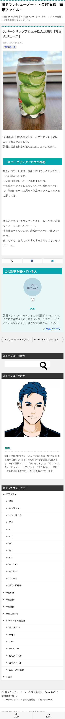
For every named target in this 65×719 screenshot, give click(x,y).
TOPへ (48, 717)
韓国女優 (10, 599)
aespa (12, 634)
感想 (11, 501)
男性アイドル (15, 663)
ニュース (13, 578)
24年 (11, 529)
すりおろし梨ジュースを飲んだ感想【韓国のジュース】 (18, 340)
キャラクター (15, 508)
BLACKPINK (14, 627)
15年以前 (13, 571)
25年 (11, 522)
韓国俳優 (10, 606)
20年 (11, 557)
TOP (30, 692)
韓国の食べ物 (9, 47)
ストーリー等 (15, 515)
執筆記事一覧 (53, 328)
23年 (11, 536)
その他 (9, 677)
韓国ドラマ (11, 494)
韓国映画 (10, 592)
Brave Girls (14, 648)
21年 (11, 550)
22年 (11, 543)
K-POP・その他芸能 (15, 620)
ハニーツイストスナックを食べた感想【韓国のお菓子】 (48, 340)
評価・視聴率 (15, 585)
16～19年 (13, 564)
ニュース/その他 (16, 670)
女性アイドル (15, 655)
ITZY (11, 641)
